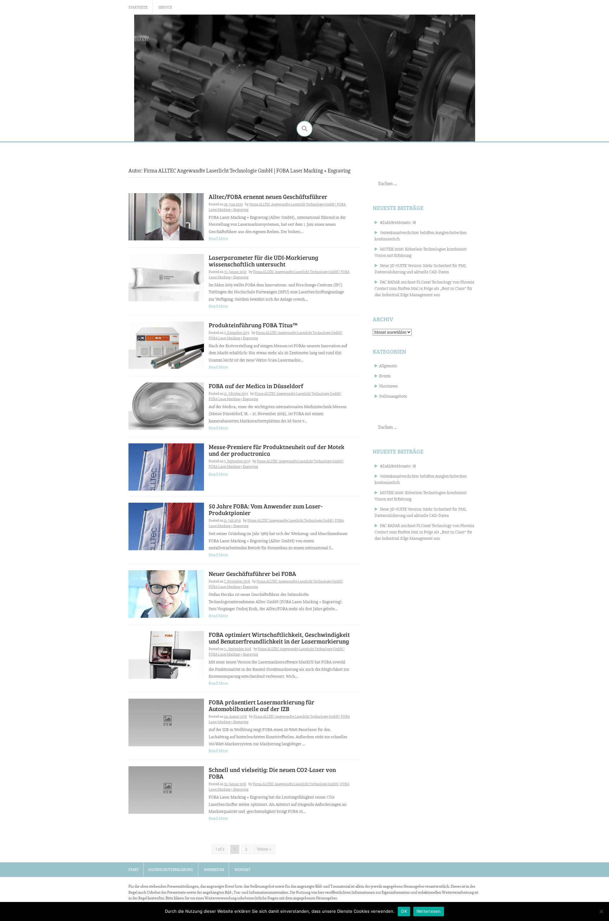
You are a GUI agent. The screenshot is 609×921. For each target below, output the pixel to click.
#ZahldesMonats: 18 (398, 222)
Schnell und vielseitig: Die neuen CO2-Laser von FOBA (272, 773)
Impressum (214, 869)
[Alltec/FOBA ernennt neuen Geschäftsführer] (166, 216)
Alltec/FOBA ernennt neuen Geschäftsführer (268, 196)
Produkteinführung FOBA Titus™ (253, 325)
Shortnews (388, 386)
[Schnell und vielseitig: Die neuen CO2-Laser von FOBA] (166, 789)
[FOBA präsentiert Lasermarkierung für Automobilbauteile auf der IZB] (166, 722)
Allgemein (388, 366)
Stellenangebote (393, 396)
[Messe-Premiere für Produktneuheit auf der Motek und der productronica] (166, 466)
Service (165, 7)
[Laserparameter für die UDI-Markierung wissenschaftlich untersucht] (166, 277)
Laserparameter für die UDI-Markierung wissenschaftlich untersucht (263, 260)
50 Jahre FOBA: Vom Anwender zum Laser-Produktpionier (266, 509)
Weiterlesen (428, 911)
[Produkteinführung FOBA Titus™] (166, 345)
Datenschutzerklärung (170, 869)
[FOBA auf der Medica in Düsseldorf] (166, 405)
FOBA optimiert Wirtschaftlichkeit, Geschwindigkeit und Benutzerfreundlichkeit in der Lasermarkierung (279, 637)
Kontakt (242, 869)
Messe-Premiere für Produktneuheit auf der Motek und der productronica (276, 450)
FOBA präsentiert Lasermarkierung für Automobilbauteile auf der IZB (261, 705)
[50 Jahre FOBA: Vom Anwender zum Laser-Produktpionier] (166, 526)
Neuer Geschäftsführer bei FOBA (252, 574)
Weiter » (264, 849)
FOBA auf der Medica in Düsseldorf (256, 386)
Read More (218, 238)
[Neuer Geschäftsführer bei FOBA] (166, 593)
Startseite (137, 7)
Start (133, 869)
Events (385, 376)
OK (404, 911)
